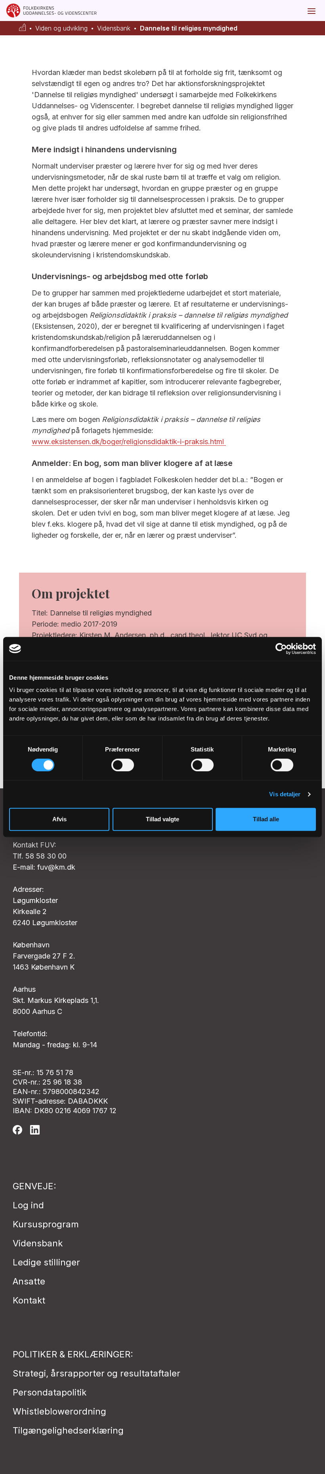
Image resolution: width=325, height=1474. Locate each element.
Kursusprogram (46, 1224)
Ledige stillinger (46, 1262)
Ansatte (29, 1281)
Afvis (59, 819)
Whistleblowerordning (59, 1411)
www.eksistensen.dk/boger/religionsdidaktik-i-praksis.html (129, 441)
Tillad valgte (162, 819)
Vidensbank (113, 28)
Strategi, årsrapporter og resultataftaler (96, 1373)
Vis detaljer (284, 794)
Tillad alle (266, 819)
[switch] (122, 765)
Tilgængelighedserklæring (68, 1430)
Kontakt (29, 1300)
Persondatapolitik (49, 1392)
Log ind (28, 1205)
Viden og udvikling (61, 28)
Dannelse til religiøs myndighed (188, 28)
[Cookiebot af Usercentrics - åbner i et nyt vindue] (281, 649)
